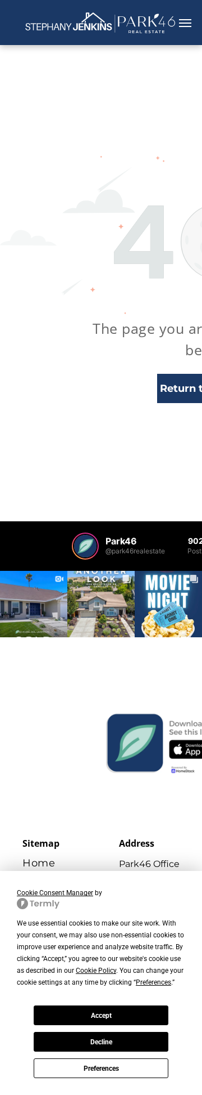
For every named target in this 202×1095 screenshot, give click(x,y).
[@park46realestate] (85, 546)
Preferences (101, 1068)
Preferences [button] (153, 982)
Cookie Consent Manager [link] (55, 893)
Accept (101, 1016)
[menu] (185, 23)
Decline (101, 1042)
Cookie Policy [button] (96, 971)
